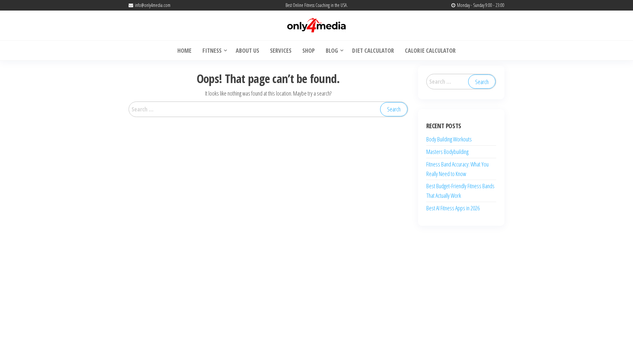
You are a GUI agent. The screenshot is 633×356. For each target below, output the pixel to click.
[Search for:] (268, 109)
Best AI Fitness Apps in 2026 (453, 208)
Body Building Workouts (449, 139)
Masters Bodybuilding (447, 152)
